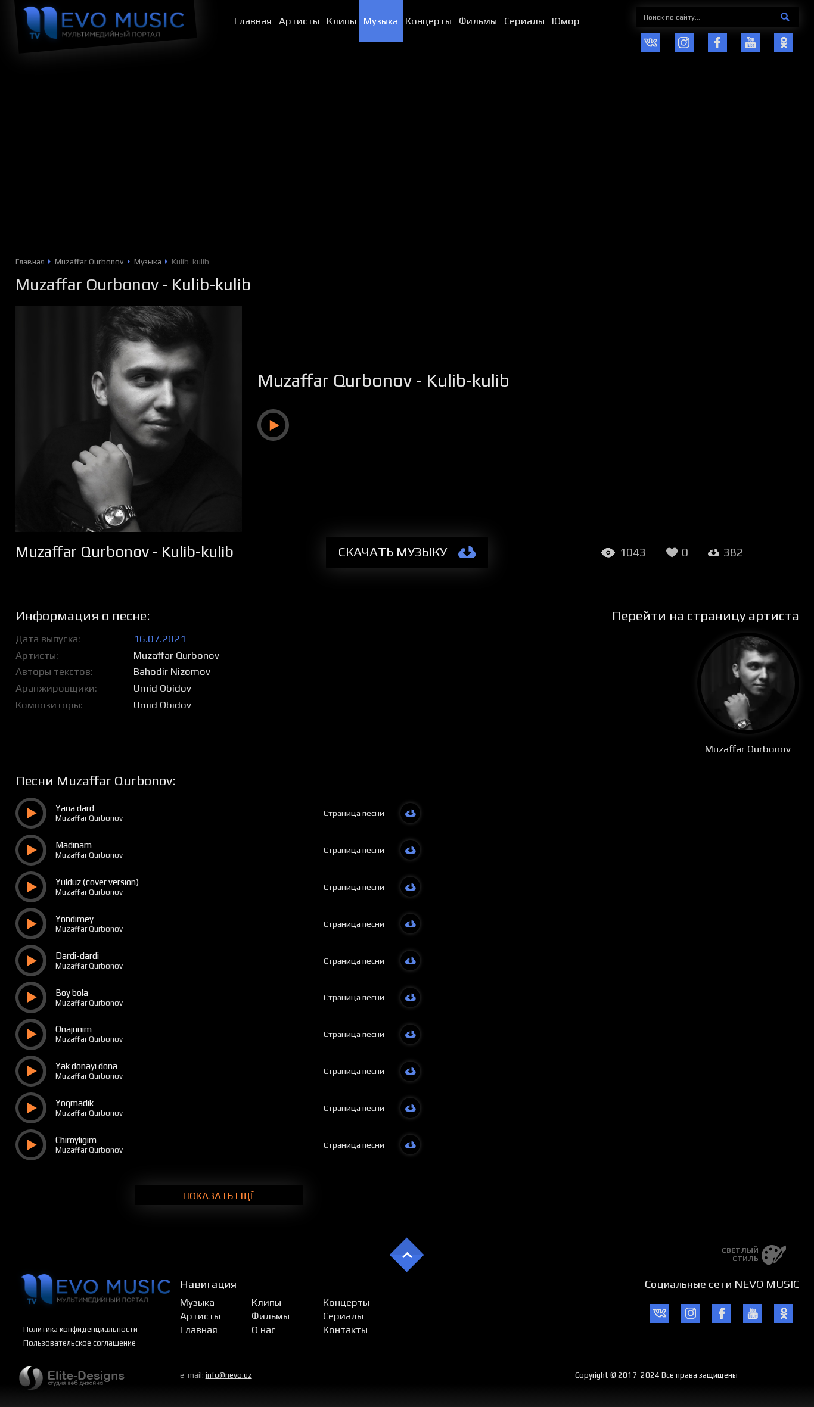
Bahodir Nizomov (171, 671)
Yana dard (74, 808)
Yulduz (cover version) (97, 882)
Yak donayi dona (86, 1066)
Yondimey (74, 919)
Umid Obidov (162, 688)
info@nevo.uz (229, 1375)
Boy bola (71, 993)
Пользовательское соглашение (79, 1342)
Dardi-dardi (77, 956)
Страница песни (354, 813)
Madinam (73, 845)
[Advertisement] (407, 167)
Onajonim (73, 1029)
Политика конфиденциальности (80, 1329)
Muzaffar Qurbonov (87, 284)
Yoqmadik (74, 1103)
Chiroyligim (76, 1140)
